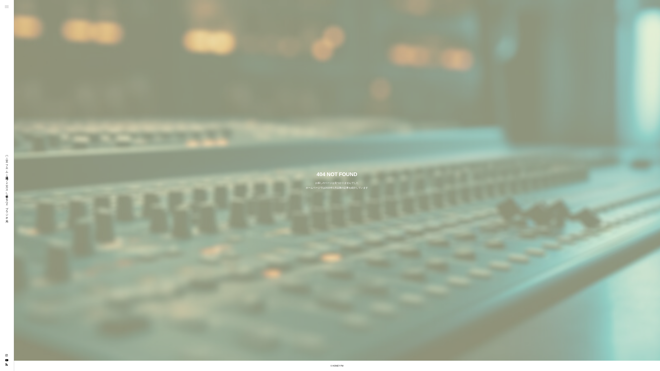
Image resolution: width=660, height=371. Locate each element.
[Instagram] (6, 355)
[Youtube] (6, 360)
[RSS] (6, 364)
